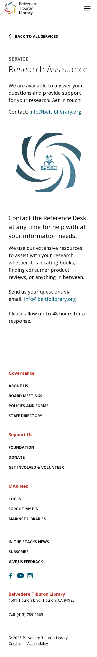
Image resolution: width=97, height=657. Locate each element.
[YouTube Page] (20, 575)
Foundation (21, 447)
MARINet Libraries (27, 518)
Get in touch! (66, 100)
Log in (15, 498)
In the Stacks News (29, 541)
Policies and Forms (28, 405)
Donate (17, 457)
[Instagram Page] (30, 575)
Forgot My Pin (24, 508)
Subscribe (19, 551)
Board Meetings (25, 395)
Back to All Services (36, 36)
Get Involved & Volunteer (36, 467)
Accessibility (37, 643)
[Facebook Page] (10, 575)
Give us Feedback (26, 561)
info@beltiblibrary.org (55, 111)
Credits (15, 643)
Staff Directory (25, 415)
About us (18, 385)
